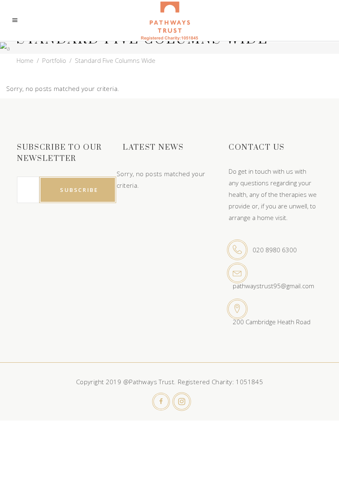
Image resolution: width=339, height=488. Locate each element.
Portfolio (54, 60)
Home (25, 60)
